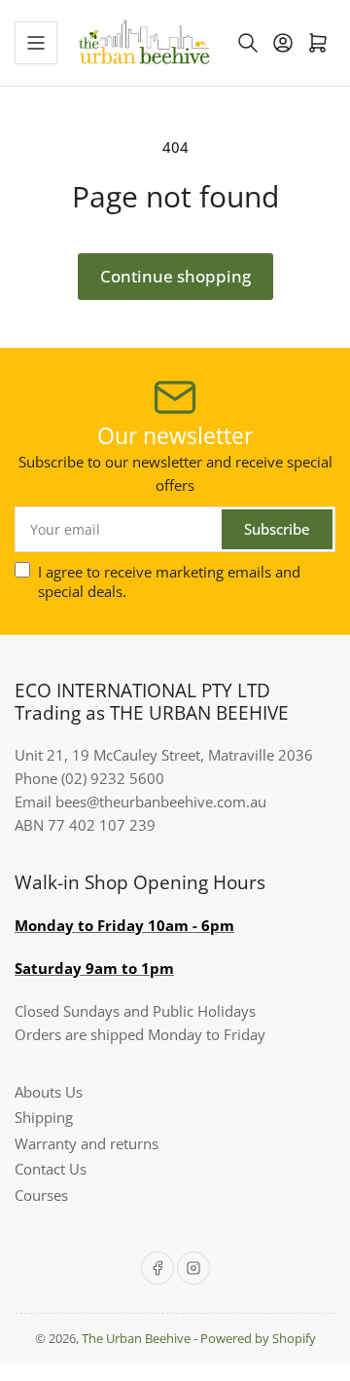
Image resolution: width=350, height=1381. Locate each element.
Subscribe (277, 529)
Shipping (44, 1117)
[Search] (247, 42)
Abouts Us (49, 1091)
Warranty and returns (86, 1143)
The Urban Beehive (136, 1338)
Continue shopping (175, 276)
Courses (41, 1195)
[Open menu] (36, 42)
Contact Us (51, 1168)
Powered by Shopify (258, 1338)
